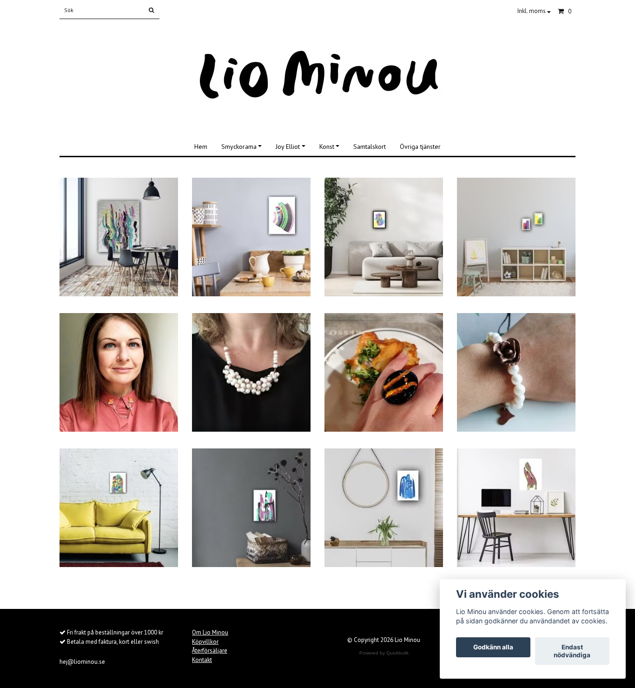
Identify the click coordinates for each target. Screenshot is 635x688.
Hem (200, 146)
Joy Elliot (288, 146)
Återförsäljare (209, 651)
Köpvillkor (205, 642)
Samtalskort (369, 146)
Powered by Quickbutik (384, 652)
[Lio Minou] (317, 76)
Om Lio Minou (210, 632)
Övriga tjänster (420, 146)
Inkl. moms (532, 11)
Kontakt (202, 660)
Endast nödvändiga (572, 651)
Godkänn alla (493, 647)
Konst (326, 146)
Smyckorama (239, 146)
